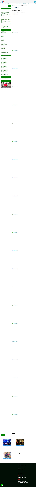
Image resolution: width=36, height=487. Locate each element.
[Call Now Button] (2, 485)
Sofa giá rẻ (2, 31)
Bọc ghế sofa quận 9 (4, 67)
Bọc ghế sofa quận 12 (4, 71)
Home (13, 5)
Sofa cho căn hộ (3, 32)
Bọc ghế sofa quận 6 (4, 63)
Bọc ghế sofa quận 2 (4, 58)
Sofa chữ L (2, 47)
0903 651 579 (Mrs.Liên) (4, 78)
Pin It (24, 433)
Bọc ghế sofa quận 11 (4, 70)
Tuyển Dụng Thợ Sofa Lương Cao (24, 3)
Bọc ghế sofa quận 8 (4, 66)
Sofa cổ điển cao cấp (4, 44)
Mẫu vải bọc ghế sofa (17, 5)
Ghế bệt (2, 35)
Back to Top (33, 486)
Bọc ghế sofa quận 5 (4, 62)
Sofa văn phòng (3, 51)
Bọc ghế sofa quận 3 (4, 59)
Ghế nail (2, 36)
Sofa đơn (2, 40)
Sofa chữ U (3, 48)
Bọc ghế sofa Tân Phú (4, 74)
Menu (35, 2)
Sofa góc (2, 39)
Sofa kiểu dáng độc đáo (4, 52)
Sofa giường (3, 43)
